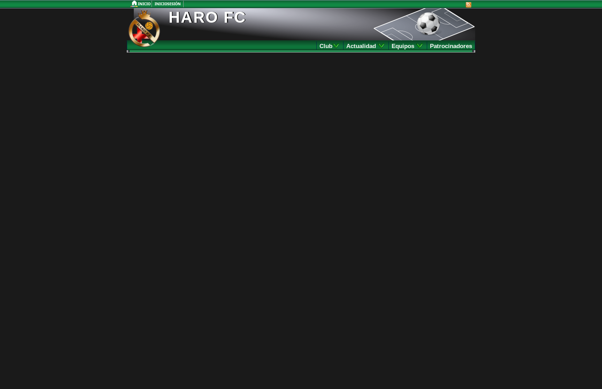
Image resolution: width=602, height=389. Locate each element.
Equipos (406, 45)
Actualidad (364, 45)
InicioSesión (168, 3)
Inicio (145, 3)
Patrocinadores (451, 45)
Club (328, 45)
